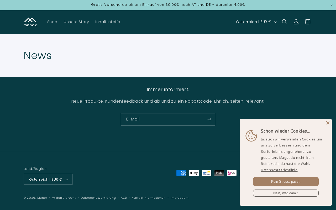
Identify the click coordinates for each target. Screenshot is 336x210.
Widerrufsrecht (64, 198)
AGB (124, 198)
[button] (284, 22)
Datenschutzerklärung (98, 198)
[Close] (327, 122)
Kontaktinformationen (149, 198)
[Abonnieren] (209, 119)
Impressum (180, 198)
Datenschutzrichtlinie (279, 169)
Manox (42, 198)
